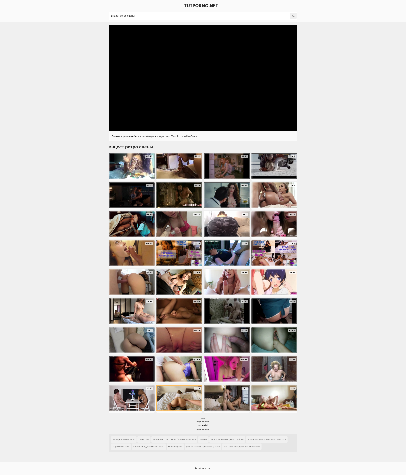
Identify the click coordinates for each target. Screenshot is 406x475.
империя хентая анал (124, 439)
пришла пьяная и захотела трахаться (267, 439)
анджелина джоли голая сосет (148, 446)
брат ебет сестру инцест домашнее (242, 446)
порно (203, 418)
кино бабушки (175, 446)
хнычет (203, 439)
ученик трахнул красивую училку (203, 446)
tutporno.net (201, 6)
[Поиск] (293, 16)
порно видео (203, 422)
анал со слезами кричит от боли (227, 439)
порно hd (203, 425)
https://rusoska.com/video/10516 (181, 136)
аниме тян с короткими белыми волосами (174, 439)
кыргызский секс (121, 446)
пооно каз (144, 439)
